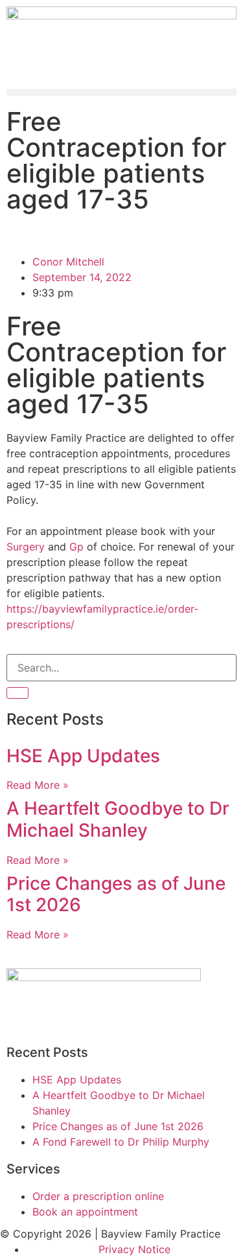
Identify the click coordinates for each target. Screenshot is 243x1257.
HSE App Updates (83, 756)
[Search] (17, 693)
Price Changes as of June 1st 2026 (116, 894)
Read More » (37, 784)
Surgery (25, 546)
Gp (76, 546)
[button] (121, 92)
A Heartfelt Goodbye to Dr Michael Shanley (117, 819)
